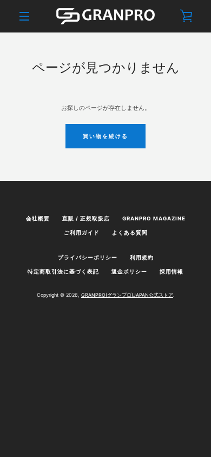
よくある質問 (130, 233)
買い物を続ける (105, 136)
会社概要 (38, 218)
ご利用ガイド (82, 233)
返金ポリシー (129, 272)
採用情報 (171, 272)
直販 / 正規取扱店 (86, 218)
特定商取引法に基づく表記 (63, 272)
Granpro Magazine (154, 218)
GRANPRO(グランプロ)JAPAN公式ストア (127, 295)
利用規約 (142, 257)
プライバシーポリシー (87, 257)
